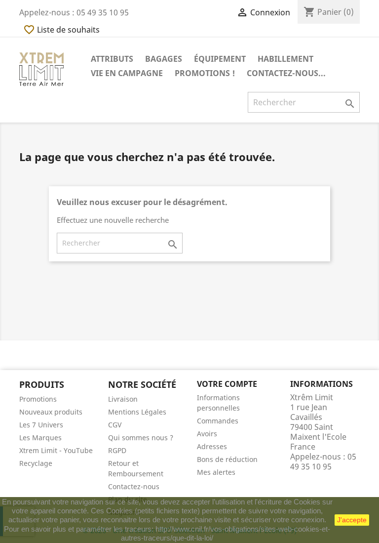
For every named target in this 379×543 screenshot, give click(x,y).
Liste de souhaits (61, 29)
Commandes (217, 420)
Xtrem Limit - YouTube (56, 450)
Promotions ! (205, 73)
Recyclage (35, 463)
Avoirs (207, 433)
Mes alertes (216, 472)
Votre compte (227, 383)
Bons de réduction (227, 459)
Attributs (112, 58)
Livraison (123, 399)
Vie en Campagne (127, 73)
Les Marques (40, 437)
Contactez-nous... (286, 73)
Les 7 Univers (41, 424)
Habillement (285, 58)
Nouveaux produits (50, 412)
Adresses (212, 446)
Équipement (220, 58)
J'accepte (352, 520)
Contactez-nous (133, 486)
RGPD (117, 450)
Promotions (38, 399)
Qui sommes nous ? (140, 437)
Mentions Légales (137, 412)
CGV (114, 424)
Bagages (163, 58)
